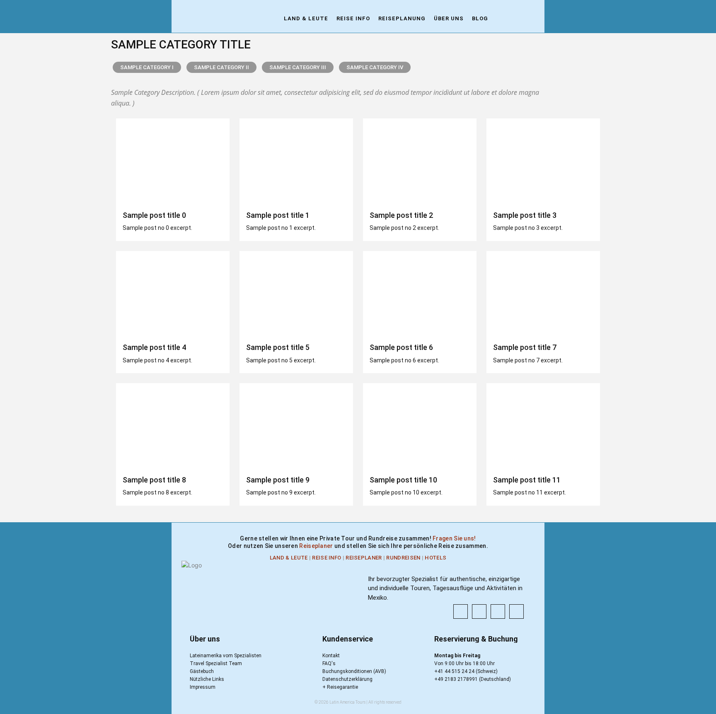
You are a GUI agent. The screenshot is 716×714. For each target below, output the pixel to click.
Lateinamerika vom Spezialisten (225, 656)
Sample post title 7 (524, 347)
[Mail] (498, 611)
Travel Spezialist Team (216, 663)
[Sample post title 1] (296, 161)
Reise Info (326, 558)
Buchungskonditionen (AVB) (354, 671)
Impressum (202, 687)
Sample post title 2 (401, 215)
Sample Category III (297, 67)
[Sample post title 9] (296, 425)
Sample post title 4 (154, 347)
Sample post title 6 (401, 347)
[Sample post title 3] (543, 161)
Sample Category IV (374, 67)
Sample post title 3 (524, 215)
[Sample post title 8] (173, 425)
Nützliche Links (207, 679)
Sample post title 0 (154, 215)
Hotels (435, 558)
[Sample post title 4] (173, 293)
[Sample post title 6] (420, 293)
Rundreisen (403, 558)
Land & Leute (289, 558)
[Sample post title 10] (420, 425)
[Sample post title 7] (543, 293)
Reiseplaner (316, 546)
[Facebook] (460, 611)
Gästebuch (202, 671)
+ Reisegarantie (340, 687)
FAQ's (329, 663)
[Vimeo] (516, 611)
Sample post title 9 (278, 479)
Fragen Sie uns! (454, 538)
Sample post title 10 (403, 479)
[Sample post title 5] (296, 293)
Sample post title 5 (278, 347)
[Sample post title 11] (543, 425)
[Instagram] (479, 611)
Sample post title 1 (278, 215)
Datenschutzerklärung (347, 679)
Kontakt (331, 656)
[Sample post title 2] (420, 161)
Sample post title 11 (527, 479)
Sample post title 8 (154, 479)
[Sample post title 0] (173, 161)
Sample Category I (147, 67)
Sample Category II (221, 67)
